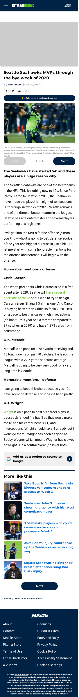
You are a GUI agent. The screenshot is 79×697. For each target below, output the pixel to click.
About (7, 624)
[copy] (26, 91)
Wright (8, 412)
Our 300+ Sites (48, 631)
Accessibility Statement (54, 658)
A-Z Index (10, 665)
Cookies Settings (49, 665)
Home (7, 598)
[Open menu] (6, 5)
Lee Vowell (15, 84)
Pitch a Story (12, 644)
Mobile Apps (12, 638)
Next (64, 161)
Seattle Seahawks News (28, 598)
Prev (14, 161)
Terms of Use (12, 651)
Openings (44, 624)
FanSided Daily (48, 638)
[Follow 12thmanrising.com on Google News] (69, 459)
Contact (9, 631)
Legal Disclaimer (15, 658)
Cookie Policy (47, 651)
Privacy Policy (47, 644)
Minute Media (21, 674)
